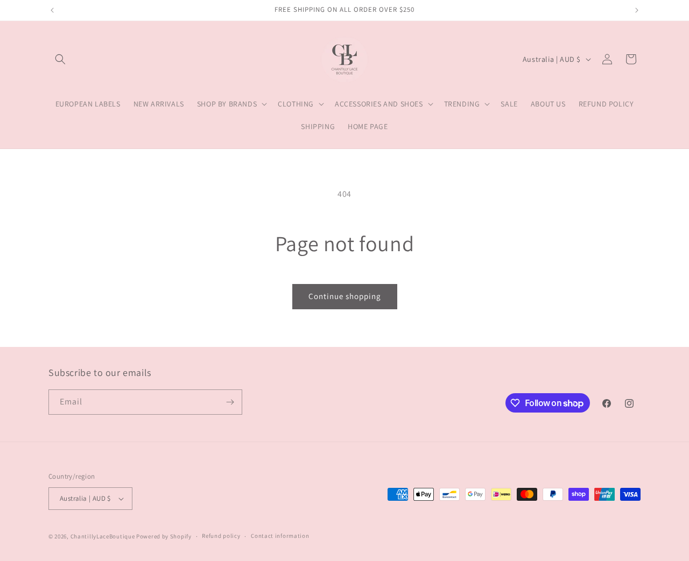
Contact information (280, 535)
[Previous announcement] (52, 10)
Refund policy (221, 535)
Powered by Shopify (164, 536)
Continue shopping (344, 296)
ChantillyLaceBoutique (103, 536)
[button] (60, 59)
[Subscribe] (230, 402)
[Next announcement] (637, 10)
